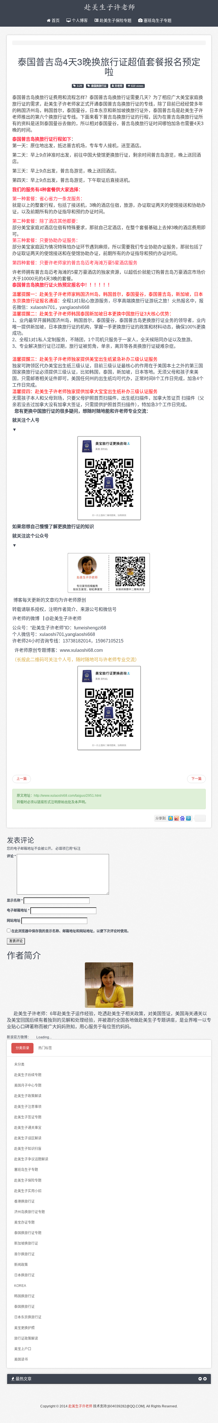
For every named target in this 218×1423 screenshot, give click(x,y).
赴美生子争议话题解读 (31, 1159)
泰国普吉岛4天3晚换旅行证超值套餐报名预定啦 (109, 66)
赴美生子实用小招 (27, 1191)
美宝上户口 (22, 1349)
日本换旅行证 (24, 1275)
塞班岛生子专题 (156, 20)
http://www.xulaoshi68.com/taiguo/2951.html (67, 796)
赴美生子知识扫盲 (27, 1149)
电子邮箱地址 (18, 910)
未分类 (19, 1064)
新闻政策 (21, 1265)
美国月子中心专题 (27, 1085)
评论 (11, 856)
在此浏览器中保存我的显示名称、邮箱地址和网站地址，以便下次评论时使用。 (71, 931)
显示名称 (15, 901)
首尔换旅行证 (24, 1254)
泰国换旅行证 (98, 85)
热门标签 (45, 1048)
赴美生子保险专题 (114, 20)
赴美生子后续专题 (27, 1075)
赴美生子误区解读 (27, 1138)
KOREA (20, 1286)
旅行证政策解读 (26, 1338)
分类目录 (22, 1048)
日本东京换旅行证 (27, 1317)
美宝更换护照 (24, 1328)
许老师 (118, 85)
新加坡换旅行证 (26, 1243)
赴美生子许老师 (80, 1406)
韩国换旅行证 (24, 1296)
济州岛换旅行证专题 (29, 1212)
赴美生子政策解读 (27, 1096)
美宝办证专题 (24, 1222)
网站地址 (13, 921)
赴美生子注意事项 (27, 1107)
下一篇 (196, 779)
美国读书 (21, 1359)
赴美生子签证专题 (27, 1117)
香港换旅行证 (24, 1201)
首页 (55, 20)
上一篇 (21, 779)
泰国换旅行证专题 (27, 1233)
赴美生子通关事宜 (27, 1128)
